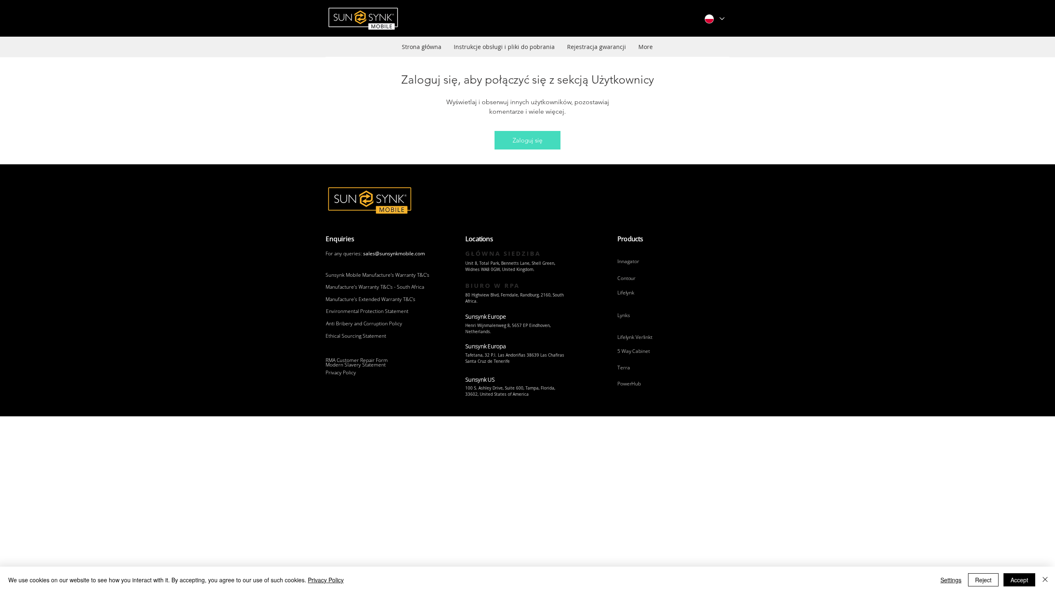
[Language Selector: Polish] (714, 18)
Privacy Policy (326, 580)
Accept (1019, 580)
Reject (983, 580)
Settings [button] (950, 580)
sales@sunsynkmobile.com (394, 253)
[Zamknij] (1045, 579)
